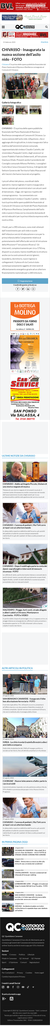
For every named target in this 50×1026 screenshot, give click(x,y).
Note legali (39, 973)
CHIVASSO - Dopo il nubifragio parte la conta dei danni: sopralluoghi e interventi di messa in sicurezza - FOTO (25, 569)
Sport (4, 962)
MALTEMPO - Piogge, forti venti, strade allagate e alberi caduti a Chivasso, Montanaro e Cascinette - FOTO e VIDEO (25, 612)
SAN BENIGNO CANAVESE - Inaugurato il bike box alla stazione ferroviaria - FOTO (24, 700)
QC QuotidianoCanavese (25, 1011)
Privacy (20, 973)
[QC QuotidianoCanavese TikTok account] (28, 986)
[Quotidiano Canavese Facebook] (13, 986)
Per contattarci (8, 973)
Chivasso (5, 64)
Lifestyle (31, 954)
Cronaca (12, 954)
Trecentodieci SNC (20, 1020)
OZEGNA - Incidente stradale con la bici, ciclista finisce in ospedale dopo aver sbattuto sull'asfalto (31, 908)
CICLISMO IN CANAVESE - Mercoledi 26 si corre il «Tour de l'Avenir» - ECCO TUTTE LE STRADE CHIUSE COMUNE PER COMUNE (30, 852)
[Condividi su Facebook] (18, 289)
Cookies (29, 973)
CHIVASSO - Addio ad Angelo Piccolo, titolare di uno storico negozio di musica (25, 485)
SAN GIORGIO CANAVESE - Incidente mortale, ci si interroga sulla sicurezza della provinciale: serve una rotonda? (30, 897)
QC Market (35, 958)
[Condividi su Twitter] (23, 289)
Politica (44, 42)
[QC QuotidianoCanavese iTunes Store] (11, 998)
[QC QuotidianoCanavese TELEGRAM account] (33, 986)
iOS (34, 945)
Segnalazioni (34, 962)
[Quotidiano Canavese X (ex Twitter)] (8, 986)
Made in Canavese (9, 958)
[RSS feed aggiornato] (3, 986)
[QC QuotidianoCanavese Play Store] (4, 998)
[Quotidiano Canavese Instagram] (18, 986)
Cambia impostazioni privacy (13, 976)
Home (4, 954)
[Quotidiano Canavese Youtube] (23, 986)
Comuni (23, 962)
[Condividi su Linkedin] (28, 289)
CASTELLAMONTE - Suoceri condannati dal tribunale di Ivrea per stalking (31, 874)
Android (40, 945)
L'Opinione (13, 962)
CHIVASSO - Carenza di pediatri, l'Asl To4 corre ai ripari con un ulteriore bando (24, 526)
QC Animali (24, 958)
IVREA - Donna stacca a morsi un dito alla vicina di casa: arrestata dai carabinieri (30, 862)
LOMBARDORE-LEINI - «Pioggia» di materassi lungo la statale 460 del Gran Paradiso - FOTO (31, 885)
